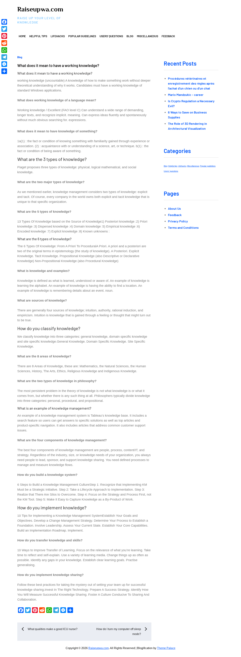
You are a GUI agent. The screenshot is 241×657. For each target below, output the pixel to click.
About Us (174, 208)
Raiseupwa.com (40, 9)
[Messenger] (4, 64)
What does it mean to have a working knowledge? (58, 65)
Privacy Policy (178, 221)
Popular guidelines (82, 36)
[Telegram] (4, 57)
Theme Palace (166, 648)
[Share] (4, 71)
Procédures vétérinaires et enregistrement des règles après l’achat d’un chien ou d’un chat (191, 83)
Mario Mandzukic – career (185, 95)
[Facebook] (4, 21)
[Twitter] (4, 28)
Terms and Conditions (183, 227)
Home (22, 36)
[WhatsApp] (4, 50)
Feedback (168, 36)
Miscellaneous (147, 36)
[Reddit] (4, 43)
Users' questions (171, 171)
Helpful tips (38, 36)
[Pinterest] (4, 35)
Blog (129, 36)
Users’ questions (111, 36)
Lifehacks (58, 36)
